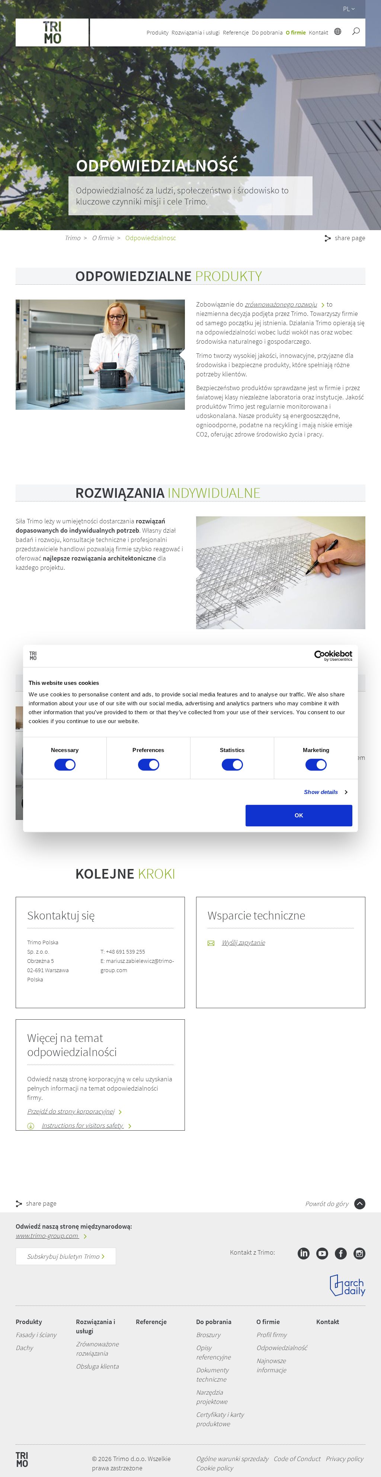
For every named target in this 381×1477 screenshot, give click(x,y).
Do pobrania (213, 1321)
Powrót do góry (327, 1203)
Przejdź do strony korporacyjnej (70, 1111)
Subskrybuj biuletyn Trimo (64, 1256)
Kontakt (327, 1321)
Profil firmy (271, 1334)
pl (346, 8)
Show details (321, 792)
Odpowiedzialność (281, 1347)
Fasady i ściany (36, 1334)
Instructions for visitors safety (83, 1125)
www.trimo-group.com (47, 1235)
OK (299, 815)
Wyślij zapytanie (243, 942)
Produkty (29, 1321)
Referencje (236, 32)
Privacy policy (344, 1458)
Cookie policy (214, 1468)
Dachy (24, 1347)
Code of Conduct (296, 1458)
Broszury (208, 1334)
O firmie (103, 237)
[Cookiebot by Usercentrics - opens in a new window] (319, 655)
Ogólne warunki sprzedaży (232, 1458)
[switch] (148, 765)
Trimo (72, 237)
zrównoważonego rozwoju (281, 304)
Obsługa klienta (97, 1366)
